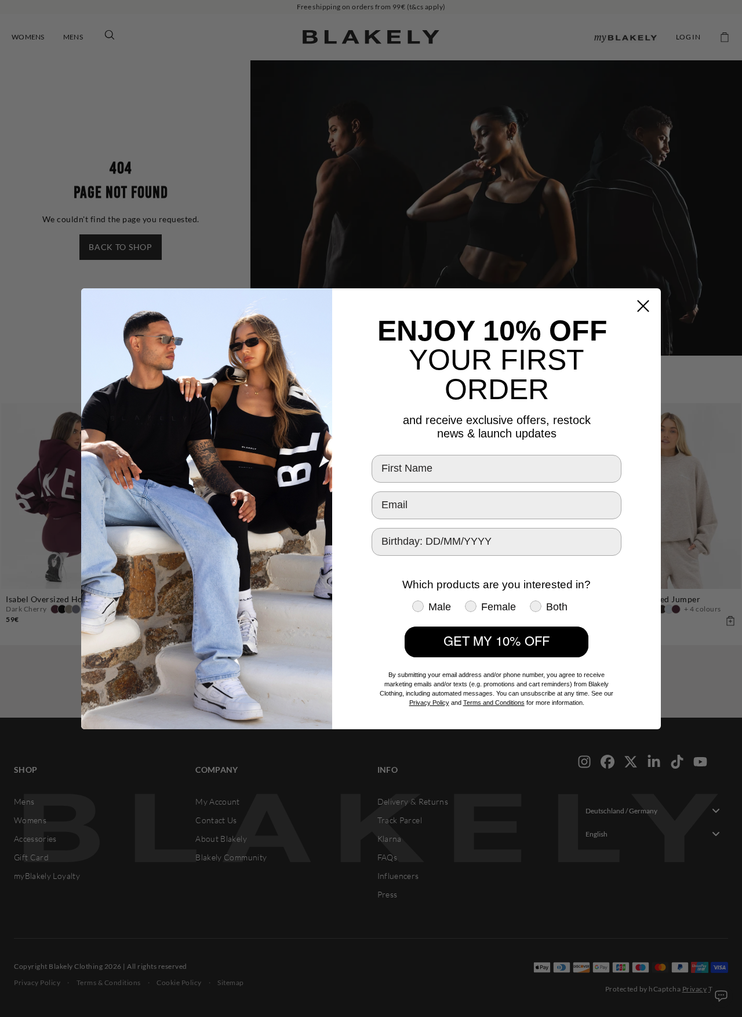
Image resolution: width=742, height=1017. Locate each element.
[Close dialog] (643, 306)
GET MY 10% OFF (496, 641)
